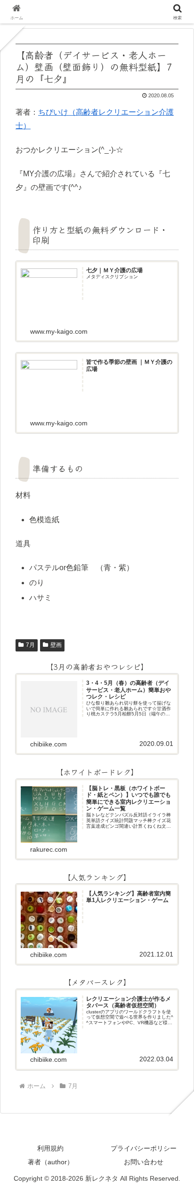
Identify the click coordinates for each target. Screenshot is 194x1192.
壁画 (56, 645)
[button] (172, 1158)
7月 (30, 645)
